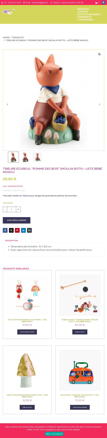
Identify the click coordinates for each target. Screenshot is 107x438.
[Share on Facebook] (5, 230)
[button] (99, 54)
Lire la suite (79, 332)
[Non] (103, 430)
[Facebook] (103, 2)
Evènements (84, 17)
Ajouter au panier (16, 220)
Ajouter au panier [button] (27, 332)
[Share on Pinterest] (17, 230)
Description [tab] (11, 241)
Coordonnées (85, 19)
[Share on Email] (29, 230)
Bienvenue (83, 9)
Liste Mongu (19, 190)
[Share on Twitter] (11, 230)
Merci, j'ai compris (54, 434)
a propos (82, 11)
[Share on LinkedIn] (23, 230)
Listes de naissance (88, 14)
